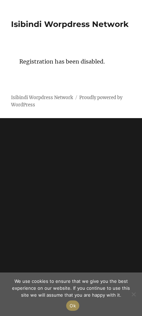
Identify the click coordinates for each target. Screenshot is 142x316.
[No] (133, 294)
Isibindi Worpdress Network (70, 24)
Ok (73, 305)
